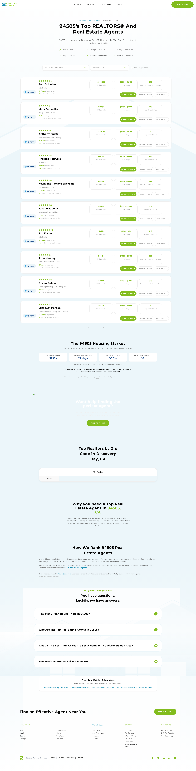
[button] (89, 327)
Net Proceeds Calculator (126, 688)
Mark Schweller (48, 109)
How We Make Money (131, 745)
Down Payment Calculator (103, 688)
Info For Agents (167, 733)
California (96, 20)
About (117, 4)
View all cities (97, 725)
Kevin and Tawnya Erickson (56, 183)
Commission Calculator (80, 688)
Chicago (23, 739)
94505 (49, 479)
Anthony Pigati (48, 133)
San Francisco (98, 733)
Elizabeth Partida (50, 307)
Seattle (95, 739)
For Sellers (78, 4)
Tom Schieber (47, 84)
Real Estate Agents (85, 20)
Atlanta (23, 730)
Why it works (130, 736)
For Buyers (91, 4)
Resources (129, 742)
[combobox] (45, 68)
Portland (59, 739)
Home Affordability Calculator (55, 688)
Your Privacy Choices (74, 758)
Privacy (61, 758)
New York (60, 736)
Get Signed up (167, 736)
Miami (58, 733)
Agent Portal (166, 730)
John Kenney (47, 258)
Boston (23, 736)
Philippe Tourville (50, 158)
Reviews (128, 739)
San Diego (96, 730)
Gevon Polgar (47, 283)
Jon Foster (45, 233)
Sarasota (95, 736)
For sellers (129, 730)
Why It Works (105, 4)
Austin (22, 733)
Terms (52, 758)
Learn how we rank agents (75, 568)
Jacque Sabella (48, 208)
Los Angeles (61, 730)
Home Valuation (146, 688)
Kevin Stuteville (64, 574)
